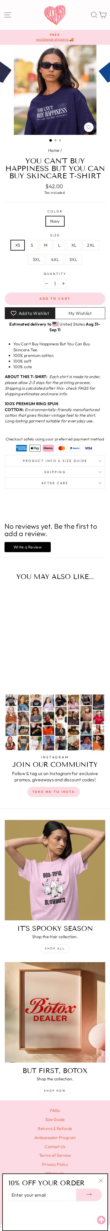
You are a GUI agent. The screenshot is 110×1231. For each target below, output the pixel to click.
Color (55, 211)
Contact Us (55, 1146)
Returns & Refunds (55, 1128)
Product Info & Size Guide (55, 461)
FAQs (55, 1110)
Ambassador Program (55, 1137)
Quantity (55, 274)
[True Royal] (27, 674)
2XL (91, 245)
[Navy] (21, 674)
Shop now (55, 1090)
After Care (55, 483)
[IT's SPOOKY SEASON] (55, 870)
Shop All (55, 948)
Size (55, 235)
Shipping (55, 472)
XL (74, 245)
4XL (55, 259)
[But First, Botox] (55, 1012)
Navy (55, 221)
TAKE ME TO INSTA (53, 792)
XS (17, 245)
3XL (36, 259)
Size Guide (55, 1119)
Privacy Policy (55, 1164)
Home (53, 150)
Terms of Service (55, 1155)
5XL (73, 259)
